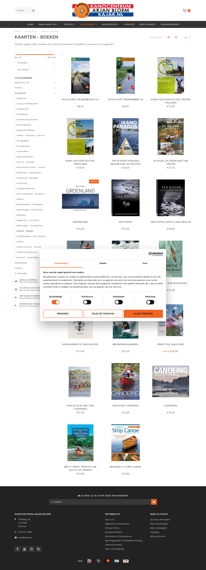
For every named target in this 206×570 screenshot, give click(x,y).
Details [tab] (103, 263)
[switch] (87, 302)
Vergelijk (154, 532)
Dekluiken (21, 215)
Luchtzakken (22, 151)
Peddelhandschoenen (27, 119)
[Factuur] (98, 561)
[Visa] (125, 561)
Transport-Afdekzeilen (27, 103)
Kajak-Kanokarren (25, 157)
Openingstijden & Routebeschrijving (123, 540)
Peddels (69, 24)
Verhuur (129, 24)
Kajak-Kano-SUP (47, 24)
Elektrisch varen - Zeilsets (29, 247)
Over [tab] (145, 263)
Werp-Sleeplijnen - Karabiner (31, 194)
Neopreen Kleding (25, 130)
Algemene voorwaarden (117, 523)
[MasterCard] (107, 561)
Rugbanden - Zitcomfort (28, 220)
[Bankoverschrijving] (80, 561)
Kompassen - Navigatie (27, 178)
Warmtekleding (24, 125)
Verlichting (22, 183)
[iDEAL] (89, 561)
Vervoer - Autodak (25, 162)
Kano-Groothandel (114, 549)
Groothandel (147, 24)
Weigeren (63, 314)
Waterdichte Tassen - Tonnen (31, 167)
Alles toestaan (143, 314)
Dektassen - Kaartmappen (29, 172)
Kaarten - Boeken (25, 231)
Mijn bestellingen (159, 523)
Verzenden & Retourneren (118, 536)
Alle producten (157, 536)
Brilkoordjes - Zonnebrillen (30, 225)
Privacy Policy (112, 528)
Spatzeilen (22, 98)
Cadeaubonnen (170, 24)
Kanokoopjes (109, 24)
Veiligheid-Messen (26, 188)
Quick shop (81, 98)
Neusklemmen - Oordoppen (30, 204)
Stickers (20, 241)
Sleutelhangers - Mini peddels (31, 236)
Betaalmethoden (113, 532)
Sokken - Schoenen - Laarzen (31, 135)
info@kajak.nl (25, 537)
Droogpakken (23, 141)
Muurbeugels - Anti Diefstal (30, 210)
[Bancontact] (116, 561)
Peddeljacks (22, 114)
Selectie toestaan (103, 314)
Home (30, 24)
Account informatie (160, 519)
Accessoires (88, 24)
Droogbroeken (24, 146)
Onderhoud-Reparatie (27, 252)
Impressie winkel (113, 544)
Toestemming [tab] (61, 263)
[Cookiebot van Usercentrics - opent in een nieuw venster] (150, 254)
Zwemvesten (23, 109)
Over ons (109, 519)
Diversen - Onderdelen (28, 257)
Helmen (20, 199)
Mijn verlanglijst (158, 528)
